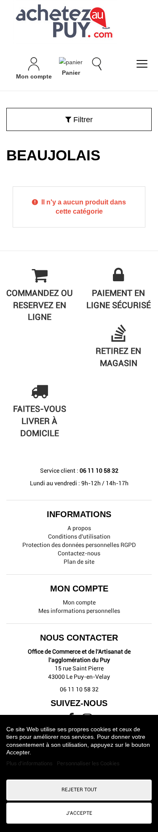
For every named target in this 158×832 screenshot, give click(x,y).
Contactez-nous (79, 553)
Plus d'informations (30, 763)
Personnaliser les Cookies (88, 763)
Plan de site (79, 561)
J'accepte (79, 813)
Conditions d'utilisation (79, 536)
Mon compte (79, 602)
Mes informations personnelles (79, 610)
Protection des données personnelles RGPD (79, 545)
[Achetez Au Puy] (79, 22)
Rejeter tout (79, 790)
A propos (79, 528)
